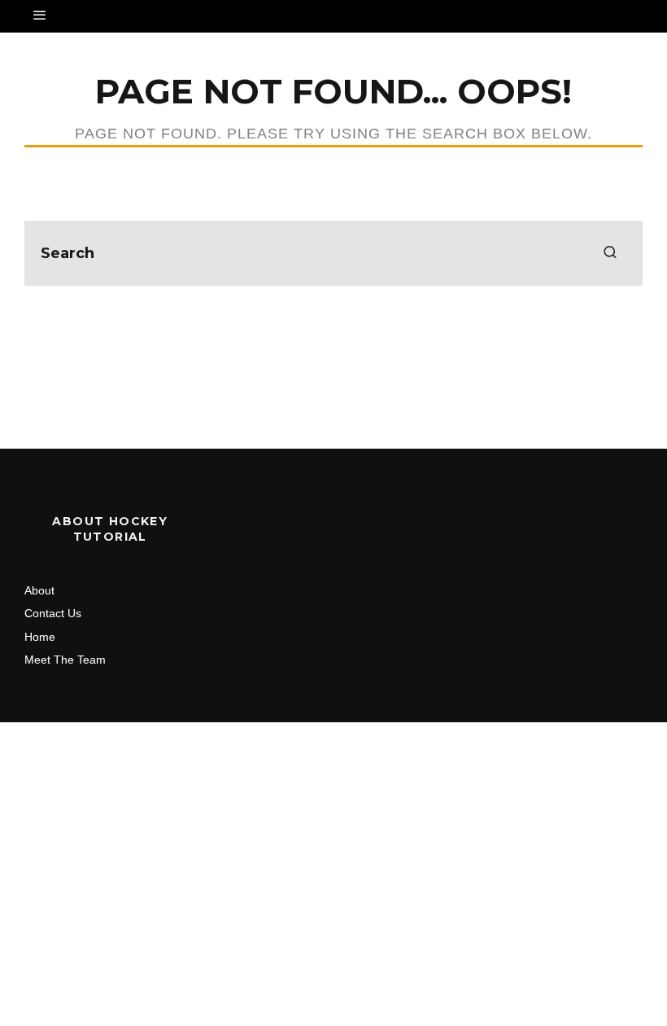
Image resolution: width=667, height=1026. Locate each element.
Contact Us (52, 613)
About (39, 590)
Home (39, 636)
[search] (610, 253)
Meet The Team (65, 659)
